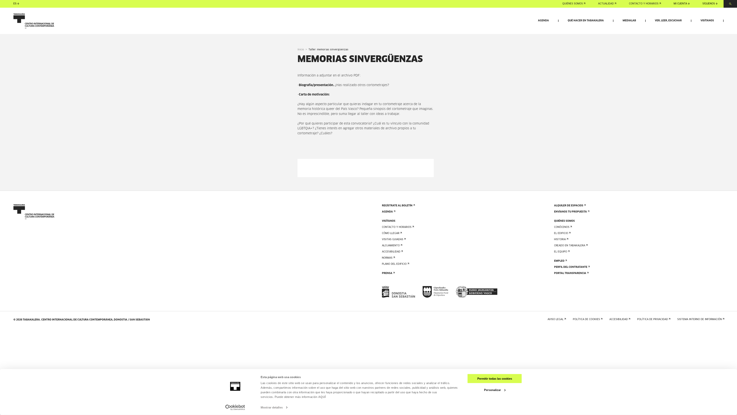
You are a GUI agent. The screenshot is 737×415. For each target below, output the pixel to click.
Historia (560, 239)
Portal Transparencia (570, 273)
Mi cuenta (680, 3)
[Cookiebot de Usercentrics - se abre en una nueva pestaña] (235, 407)
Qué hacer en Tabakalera (586, 20)
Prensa (387, 273)
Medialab (629, 20)
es (15, 3)
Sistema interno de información (699, 319)
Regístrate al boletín (397, 205)
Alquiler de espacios (568, 205)
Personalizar (492, 389)
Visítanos (707, 20)
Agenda (543, 20)
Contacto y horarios (644, 3)
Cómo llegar (390, 233)
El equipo (560, 252)
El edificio (561, 233)
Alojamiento (391, 245)
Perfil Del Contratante (570, 267)
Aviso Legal (555, 319)
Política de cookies (586, 319)
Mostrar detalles (272, 407)
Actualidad (606, 3)
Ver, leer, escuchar (668, 20)
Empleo (559, 261)
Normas (387, 258)
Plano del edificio (394, 264)
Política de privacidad (652, 319)
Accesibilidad (391, 252)
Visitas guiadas (392, 239)
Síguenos (708, 3)
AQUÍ (322, 396)
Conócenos (561, 227)
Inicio (300, 49)
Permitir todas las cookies (494, 378)
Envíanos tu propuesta (570, 212)
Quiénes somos (572, 3)
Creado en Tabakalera (569, 245)
